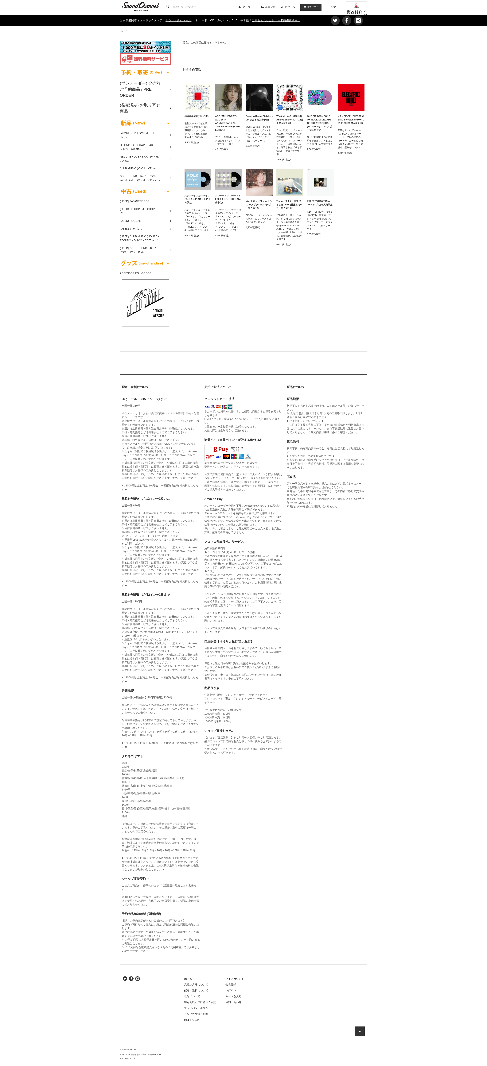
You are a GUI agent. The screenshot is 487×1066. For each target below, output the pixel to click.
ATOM (195, 1019)
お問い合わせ (233, 1002)
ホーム (124, 31)
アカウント (249, 7)
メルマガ (333, 7)
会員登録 (270, 7)
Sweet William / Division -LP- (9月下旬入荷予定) (259, 118)
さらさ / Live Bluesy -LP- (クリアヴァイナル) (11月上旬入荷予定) (259, 204)
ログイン (290, 7)
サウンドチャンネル (178, 20)
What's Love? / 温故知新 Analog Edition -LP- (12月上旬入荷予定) (289, 119)
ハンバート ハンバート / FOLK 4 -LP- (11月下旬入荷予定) (228, 199)
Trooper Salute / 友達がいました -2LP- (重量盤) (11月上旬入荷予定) (289, 204)
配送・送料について (196, 990)
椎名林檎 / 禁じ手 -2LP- (196, 116)
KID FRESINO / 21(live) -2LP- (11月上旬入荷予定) (320, 203)
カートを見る (233, 996)
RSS (186, 1019)
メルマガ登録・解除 (196, 1013)
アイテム (312, 7)
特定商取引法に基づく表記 (200, 1002)
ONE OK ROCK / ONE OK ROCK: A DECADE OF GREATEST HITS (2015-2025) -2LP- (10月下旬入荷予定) (320, 123)
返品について (192, 996)
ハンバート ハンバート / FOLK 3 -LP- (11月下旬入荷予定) (197, 199)
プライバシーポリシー (197, 1008)
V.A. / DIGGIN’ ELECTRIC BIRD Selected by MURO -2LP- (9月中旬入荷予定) (351, 119)
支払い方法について (196, 984)
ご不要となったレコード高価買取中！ (276, 20)
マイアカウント (234, 978)
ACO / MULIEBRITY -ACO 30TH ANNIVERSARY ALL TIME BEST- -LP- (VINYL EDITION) (228, 123)
